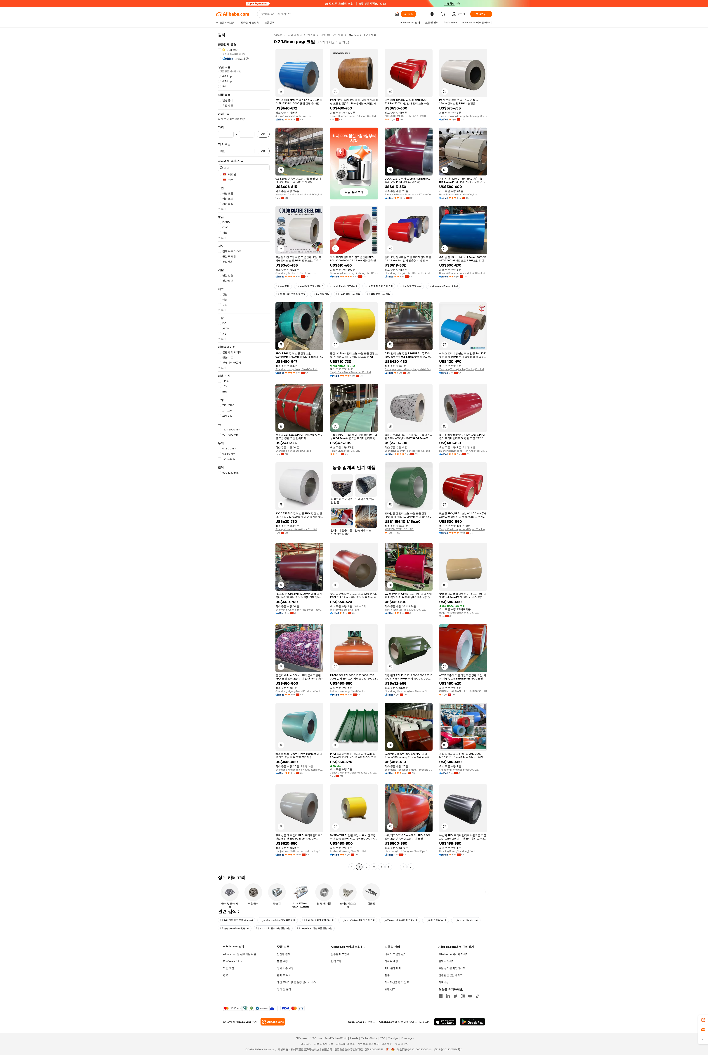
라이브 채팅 (391, 961)
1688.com (316, 1038)
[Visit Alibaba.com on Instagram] (463, 996)
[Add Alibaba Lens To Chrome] (273, 1022)
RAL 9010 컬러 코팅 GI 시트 (320, 920)
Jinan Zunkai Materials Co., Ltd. (293, 115)
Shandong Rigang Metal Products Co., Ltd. (299, 691)
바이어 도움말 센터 (395, 954)
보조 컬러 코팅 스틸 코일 (380, 286)
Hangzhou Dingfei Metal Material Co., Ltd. (298, 194)
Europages (407, 1038)
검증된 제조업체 (340, 954)
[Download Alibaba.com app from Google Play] (472, 1022)
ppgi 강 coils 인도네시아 (346, 286)
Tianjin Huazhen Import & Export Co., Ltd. (353, 115)
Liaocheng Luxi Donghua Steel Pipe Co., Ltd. (409, 851)
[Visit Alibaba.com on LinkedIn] (448, 996)
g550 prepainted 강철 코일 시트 (401, 920)
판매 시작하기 (446, 961)
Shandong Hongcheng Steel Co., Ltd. (296, 369)
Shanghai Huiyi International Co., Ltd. (296, 529)
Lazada (354, 1038)
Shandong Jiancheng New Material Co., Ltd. (409, 691)
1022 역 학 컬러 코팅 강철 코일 (275, 928)
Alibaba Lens (243, 1021)
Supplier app (356, 1021)
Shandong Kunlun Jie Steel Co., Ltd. (295, 273)
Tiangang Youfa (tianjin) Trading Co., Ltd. (461, 369)
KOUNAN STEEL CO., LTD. (399, 529)
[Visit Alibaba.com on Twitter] (455, 996)
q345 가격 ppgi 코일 (350, 294)
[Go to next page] (410, 866)
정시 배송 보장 (285, 968)
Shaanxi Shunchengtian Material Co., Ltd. (462, 273)
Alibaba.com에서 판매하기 (453, 954)
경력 (225, 975)
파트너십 (443, 982)
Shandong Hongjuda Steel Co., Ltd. (459, 769)
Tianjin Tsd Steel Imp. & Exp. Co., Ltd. (405, 609)
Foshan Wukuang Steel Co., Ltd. (348, 851)
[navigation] (244, 451)
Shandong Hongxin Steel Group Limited (407, 273)
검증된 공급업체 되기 (450, 975)
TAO (382, 1038)
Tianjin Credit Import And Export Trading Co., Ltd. (463, 529)
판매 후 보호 (284, 975)
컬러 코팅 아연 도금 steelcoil (238, 920)
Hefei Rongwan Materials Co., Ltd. (458, 194)
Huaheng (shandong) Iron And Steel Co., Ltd (463, 450)
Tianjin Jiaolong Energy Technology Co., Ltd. (463, 115)
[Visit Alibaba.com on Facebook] (440, 996)
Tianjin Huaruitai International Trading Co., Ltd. (299, 851)
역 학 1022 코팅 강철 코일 (293, 294)
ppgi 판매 (284, 286)
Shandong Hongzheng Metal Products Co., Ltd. (409, 769)
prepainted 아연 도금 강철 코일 (316, 928)
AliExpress (301, 1038)
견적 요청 (336, 961)
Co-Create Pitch (232, 961)
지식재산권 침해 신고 (397, 982)
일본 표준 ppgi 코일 (380, 294)
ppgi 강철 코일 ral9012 (311, 286)
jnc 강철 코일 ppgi (412, 286)
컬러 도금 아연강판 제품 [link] (362, 34)
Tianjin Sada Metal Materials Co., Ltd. (350, 372)
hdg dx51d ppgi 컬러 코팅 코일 (359, 920)
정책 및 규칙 (284, 989)
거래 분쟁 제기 (393, 968)
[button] (397, 14)
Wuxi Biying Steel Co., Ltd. (344, 609)
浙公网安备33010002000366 (414, 1049)
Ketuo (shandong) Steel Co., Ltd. (348, 691)
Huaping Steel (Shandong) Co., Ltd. (459, 851)
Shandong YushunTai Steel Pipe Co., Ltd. (407, 450)
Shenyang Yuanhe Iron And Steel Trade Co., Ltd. (299, 609)
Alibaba (278, 34)
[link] (703, 1020)
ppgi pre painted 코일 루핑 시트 (279, 920)
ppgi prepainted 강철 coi (236, 928)
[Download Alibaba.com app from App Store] (445, 1022)
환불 (387, 975)
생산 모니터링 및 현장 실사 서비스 (296, 982)
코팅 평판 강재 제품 (332, 34)
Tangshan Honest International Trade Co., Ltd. (409, 194)
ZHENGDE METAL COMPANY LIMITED (406, 115)
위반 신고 (390, 989)
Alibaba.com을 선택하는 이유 (239, 954)
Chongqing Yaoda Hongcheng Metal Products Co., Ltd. (409, 369)
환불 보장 (282, 961)
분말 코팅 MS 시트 (437, 920)
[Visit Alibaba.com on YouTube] (470, 996)
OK (263, 134)
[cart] (444, 14)
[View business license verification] (387, 1049)
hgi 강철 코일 (322, 294)
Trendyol (393, 1038)
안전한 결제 (283, 954)
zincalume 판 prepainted (445, 286)
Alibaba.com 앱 (388, 1021)
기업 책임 (228, 968)
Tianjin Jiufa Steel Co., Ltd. (345, 450)
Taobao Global (369, 1038)
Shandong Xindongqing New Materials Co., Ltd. (299, 769)
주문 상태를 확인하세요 (451, 968)
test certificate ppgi (467, 920)
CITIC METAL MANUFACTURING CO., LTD (463, 691)
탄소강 (311, 34)
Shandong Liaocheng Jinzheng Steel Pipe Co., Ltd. (354, 273)
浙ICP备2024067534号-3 (448, 1049)
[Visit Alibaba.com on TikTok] (477, 996)
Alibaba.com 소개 (233, 946)
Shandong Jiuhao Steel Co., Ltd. (293, 450)
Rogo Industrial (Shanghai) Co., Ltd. (459, 612)
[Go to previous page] (351, 866)
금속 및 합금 (295, 34)
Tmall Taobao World (336, 1038)
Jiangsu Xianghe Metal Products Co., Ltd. (353, 772)
